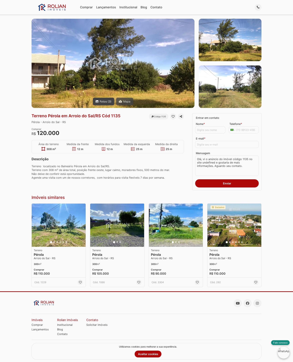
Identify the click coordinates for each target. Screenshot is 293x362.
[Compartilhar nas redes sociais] (181, 116)
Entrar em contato (207, 117)
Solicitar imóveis (97, 324)
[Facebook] (247, 303)
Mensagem (203, 153)
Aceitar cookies (148, 354)
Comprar (86, 7)
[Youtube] (238, 303)
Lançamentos (106, 7)
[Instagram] (257, 303)
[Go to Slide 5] (63, 242)
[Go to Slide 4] (60, 242)
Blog (144, 7)
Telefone (235, 124)
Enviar (227, 183)
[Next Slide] (82, 225)
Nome (200, 124)
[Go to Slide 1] (51, 242)
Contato (156, 7)
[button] (59, 225)
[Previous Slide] (35, 225)
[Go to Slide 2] (54, 242)
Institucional (128, 7)
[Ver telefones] (258, 7)
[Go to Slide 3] (57, 242)
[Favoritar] (173, 116)
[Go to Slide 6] (66, 242)
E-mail (200, 138)
